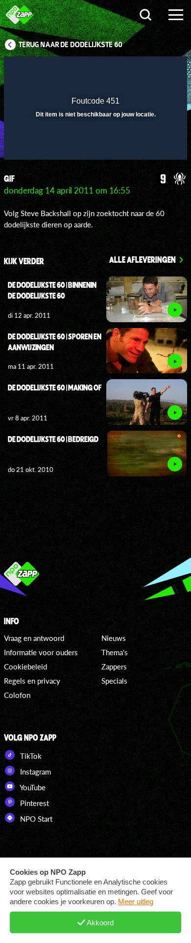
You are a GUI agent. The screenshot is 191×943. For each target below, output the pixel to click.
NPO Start (35, 818)
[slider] (94, 147)
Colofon (17, 695)
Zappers (114, 666)
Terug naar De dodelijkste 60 (70, 44)
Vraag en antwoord (34, 638)
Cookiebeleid (25, 666)
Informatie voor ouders (41, 652)
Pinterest (33, 803)
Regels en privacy (32, 680)
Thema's (114, 652)
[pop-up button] (135, 70)
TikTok (30, 755)
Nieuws (113, 638)
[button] (154, 70)
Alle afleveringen (142, 259)
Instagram (34, 771)
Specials (114, 680)
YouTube (32, 787)
